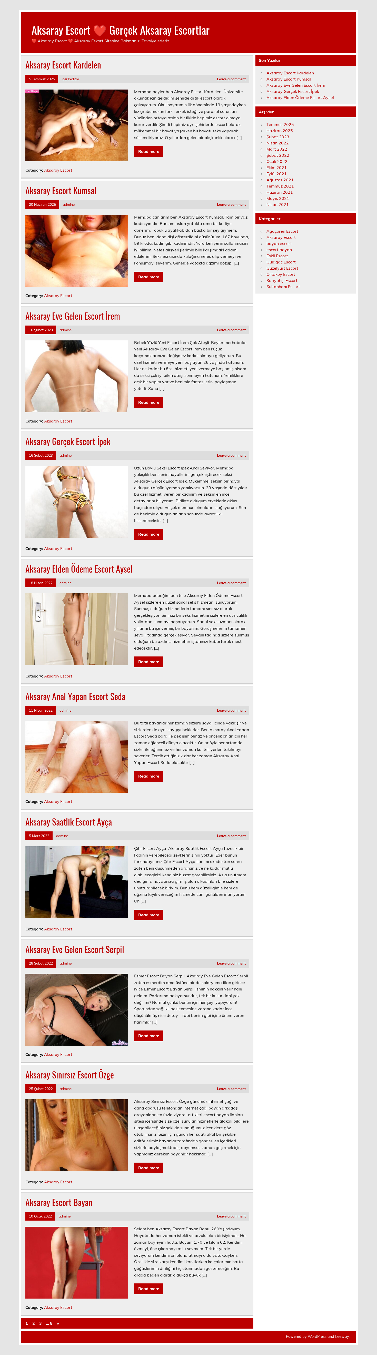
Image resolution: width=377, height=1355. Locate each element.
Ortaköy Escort (280, 274)
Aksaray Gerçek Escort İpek (67, 441)
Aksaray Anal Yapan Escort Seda (75, 696)
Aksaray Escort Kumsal (60, 190)
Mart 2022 (276, 149)
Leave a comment (231, 79)
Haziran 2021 (279, 192)
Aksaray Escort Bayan (58, 1202)
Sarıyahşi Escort (281, 280)
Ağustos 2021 (280, 179)
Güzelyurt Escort (282, 268)
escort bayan (279, 249)
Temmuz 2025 (280, 124)
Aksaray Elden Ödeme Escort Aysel (79, 568)
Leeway (342, 1336)
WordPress (317, 1336)
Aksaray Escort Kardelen (63, 64)
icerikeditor (70, 79)
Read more (148, 151)
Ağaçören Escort (282, 231)
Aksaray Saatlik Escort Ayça (68, 821)
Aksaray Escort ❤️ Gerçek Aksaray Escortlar (121, 29)
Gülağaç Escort (281, 261)
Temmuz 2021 (280, 186)
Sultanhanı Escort (283, 286)
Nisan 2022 (277, 142)
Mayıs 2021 (277, 198)
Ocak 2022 (276, 161)
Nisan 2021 (277, 204)
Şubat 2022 (277, 155)
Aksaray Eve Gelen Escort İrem (72, 315)
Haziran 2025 (279, 130)
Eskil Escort (277, 255)
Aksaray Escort (58, 170)
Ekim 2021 (276, 167)
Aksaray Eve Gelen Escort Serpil (74, 949)
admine (69, 204)
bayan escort (279, 243)
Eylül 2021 (276, 173)
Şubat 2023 (277, 136)
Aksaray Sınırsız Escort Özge (69, 1074)
